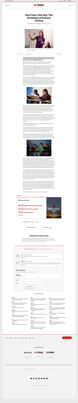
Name (17, 280)
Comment (18, 275)
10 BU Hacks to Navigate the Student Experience (39, 314)
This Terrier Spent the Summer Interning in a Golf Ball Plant (20, 312)
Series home (20, 215)
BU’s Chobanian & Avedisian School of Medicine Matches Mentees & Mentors (57, 318)
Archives (26, 337)
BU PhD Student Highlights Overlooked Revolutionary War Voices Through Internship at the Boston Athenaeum (57, 323)
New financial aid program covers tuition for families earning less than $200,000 (38, 328)
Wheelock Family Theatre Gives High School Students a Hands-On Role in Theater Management (38, 309)
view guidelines (18, 275)
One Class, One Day (23, 200)
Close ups (22, 337)
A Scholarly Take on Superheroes (25, 212)
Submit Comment (30, 286)
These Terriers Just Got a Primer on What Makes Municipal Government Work (20, 299)
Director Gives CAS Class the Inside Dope (30, 205)
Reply (22, 257)
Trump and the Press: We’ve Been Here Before (28, 209)
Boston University (9, 0)
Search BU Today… (30, 369)
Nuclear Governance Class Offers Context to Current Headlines (54, 209)
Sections (6, 337)
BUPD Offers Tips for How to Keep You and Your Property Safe (39, 305)
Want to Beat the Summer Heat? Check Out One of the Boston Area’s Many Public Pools (57, 304)
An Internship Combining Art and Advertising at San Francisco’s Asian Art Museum (20, 316)
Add (49, 227)
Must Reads (11, 337)
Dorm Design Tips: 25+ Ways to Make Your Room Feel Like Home (20, 321)
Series (19, 337)
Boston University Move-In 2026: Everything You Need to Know (57, 314)
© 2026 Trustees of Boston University (34, 385)
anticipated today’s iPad (37, 67)
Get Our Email (66, 337)
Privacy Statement (42, 385)
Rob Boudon (33, 50)
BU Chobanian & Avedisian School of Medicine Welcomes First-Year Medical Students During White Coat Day (57, 308)
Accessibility (47, 385)
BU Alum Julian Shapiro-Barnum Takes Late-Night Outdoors (38, 318)
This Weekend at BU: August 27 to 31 (18, 307)
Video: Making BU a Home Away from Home (19, 324)
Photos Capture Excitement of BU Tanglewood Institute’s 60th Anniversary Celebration (57, 299)
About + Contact (31, 337)
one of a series (38, 58)
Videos (15, 337)
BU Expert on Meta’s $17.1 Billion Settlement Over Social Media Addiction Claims (19, 304)
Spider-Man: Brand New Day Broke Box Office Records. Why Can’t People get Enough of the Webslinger (38, 299)
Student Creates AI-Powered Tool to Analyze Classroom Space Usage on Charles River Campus (38, 323)
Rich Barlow (29, 54)
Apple (40, 61)
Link (25, 257)
